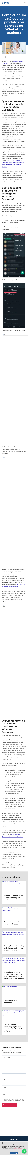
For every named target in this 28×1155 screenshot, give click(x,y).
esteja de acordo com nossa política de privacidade (13, 1149)
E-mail (4, 1087)
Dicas (3, 57)
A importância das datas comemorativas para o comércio (13, 898)
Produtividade (10, 57)
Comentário (6, 1057)
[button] (24, 1151)
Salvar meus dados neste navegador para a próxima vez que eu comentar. (14, 1099)
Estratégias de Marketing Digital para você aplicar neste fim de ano (14, 948)
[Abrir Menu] (24, 3)
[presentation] (14, 887)
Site (3, 1094)
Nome (4, 1079)
